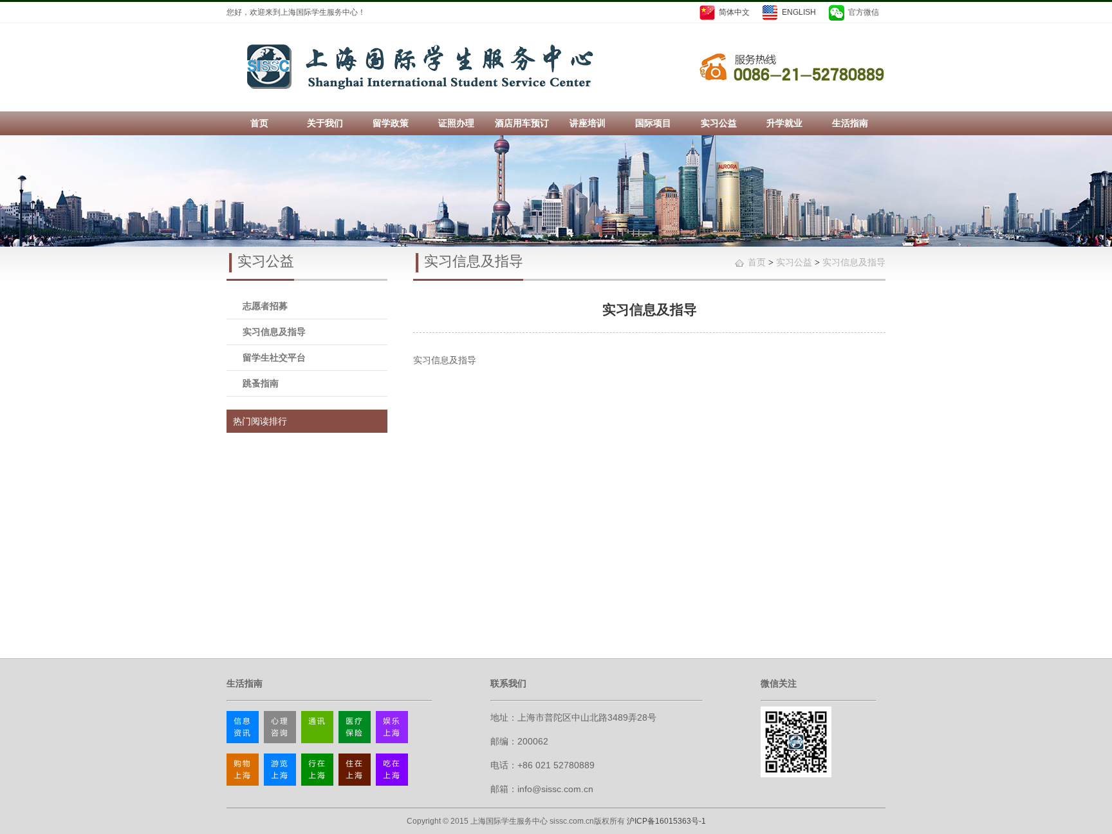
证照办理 (456, 123)
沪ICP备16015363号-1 (666, 821)
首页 (259, 123)
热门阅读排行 (260, 421)
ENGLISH (799, 12)
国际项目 (653, 123)
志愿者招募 (265, 306)
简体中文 (734, 12)
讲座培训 (588, 123)
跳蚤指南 (261, 383)
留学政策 (391, 123)
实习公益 (719, 123)
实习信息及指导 (274, 332)
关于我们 (325, 123)
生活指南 (850, 123)
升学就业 (784, 123)
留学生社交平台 (274, 357)
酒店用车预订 (522, 123)
